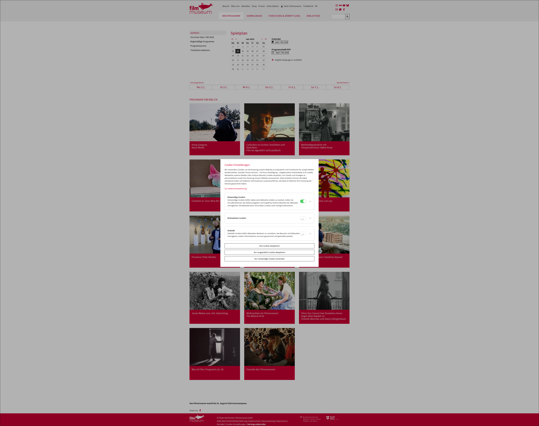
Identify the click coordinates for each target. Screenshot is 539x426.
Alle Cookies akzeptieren (269, 246)
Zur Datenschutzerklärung (236, 188)
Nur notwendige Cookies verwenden (269, 259)
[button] (309, 201)
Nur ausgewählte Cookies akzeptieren (269, 252)
